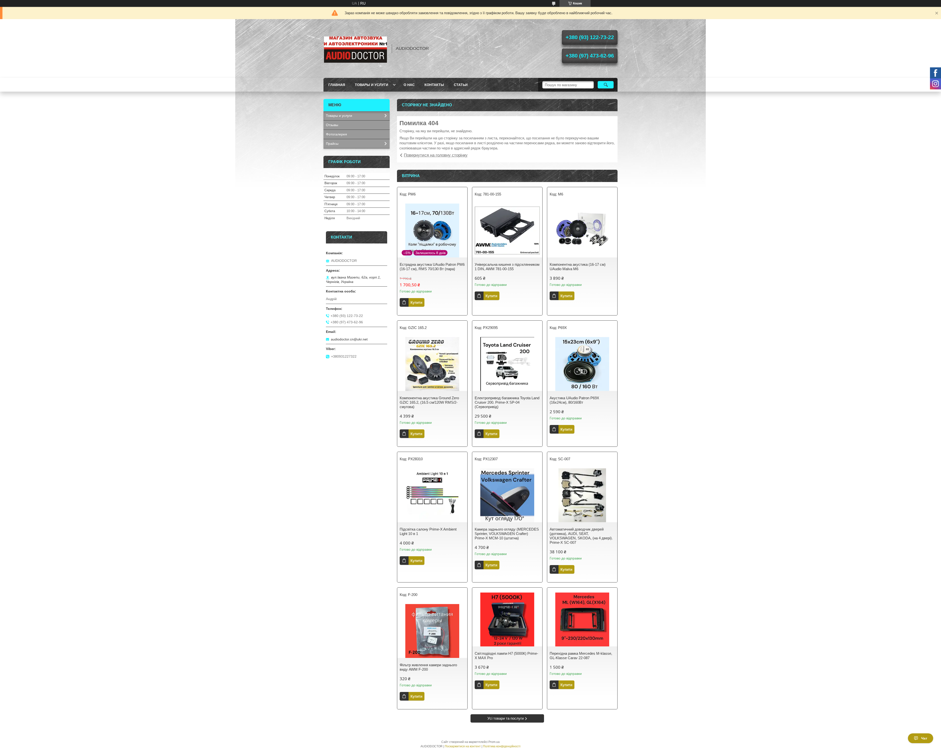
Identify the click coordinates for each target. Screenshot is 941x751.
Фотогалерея (336, 134)
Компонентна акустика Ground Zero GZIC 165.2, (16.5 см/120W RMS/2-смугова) (429, 402)
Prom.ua (494, 742)
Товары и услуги (371, 85)
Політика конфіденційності (501, 746)
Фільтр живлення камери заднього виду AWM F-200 (428, 667)
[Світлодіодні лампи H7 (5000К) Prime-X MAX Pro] (507, 619)
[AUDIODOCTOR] (355, 48)
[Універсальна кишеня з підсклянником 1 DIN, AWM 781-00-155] (507, 230)
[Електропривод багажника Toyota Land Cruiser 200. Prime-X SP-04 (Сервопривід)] (507, 364)
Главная (336, 85)
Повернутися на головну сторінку (436, 155)
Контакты (434, 85)
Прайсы (332, 143)
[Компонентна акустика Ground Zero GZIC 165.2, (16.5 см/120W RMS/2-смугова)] (432, 364)
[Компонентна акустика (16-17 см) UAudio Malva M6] (582, 230)
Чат (924, 738)
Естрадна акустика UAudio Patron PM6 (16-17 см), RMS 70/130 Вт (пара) (432, 266)
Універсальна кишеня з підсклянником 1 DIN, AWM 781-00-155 (507, 266)
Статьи (461, 85)
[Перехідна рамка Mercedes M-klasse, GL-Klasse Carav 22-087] (582, 619)
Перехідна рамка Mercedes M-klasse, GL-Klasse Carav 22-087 (581, 655)
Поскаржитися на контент (463, 746)
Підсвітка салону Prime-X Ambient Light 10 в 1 (428, 531)
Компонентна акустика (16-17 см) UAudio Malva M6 (578, 266)
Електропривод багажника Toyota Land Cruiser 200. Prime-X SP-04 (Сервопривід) (507, 402)
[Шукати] (606, 84)
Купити (416, 302)
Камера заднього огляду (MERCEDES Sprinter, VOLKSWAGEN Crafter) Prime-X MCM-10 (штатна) (507, 533)
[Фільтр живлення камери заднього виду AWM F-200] (432, 631)
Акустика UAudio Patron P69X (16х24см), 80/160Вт (574, 400)
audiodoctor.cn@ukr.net (349, 339)
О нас (409, 85)
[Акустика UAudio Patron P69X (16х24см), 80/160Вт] (582, 364)
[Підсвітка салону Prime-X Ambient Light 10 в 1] (432, 495)
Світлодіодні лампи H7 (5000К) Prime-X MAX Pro (506, 655)
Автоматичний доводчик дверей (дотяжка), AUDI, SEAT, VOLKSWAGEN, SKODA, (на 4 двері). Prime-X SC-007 (581, 536)
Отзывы (332, 125)
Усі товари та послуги (505, 718)
